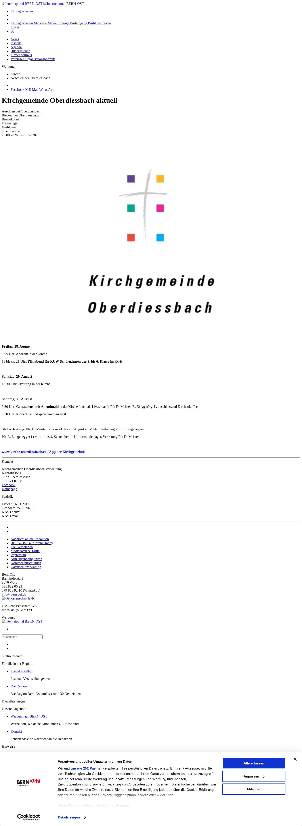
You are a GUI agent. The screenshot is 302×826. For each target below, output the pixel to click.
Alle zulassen (254, 763)
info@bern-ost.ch (14, 594)
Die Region (19, 686)
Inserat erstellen (21, 671)
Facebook (8, 485)
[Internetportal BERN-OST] (43, 4)
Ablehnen (254, 789)
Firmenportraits (21, 55)
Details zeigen (69, 817)
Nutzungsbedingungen (26, 559)
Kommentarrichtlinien (26, 563)
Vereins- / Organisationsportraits (33, 59)
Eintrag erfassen (22, 11)
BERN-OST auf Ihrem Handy (32, 543)
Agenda (16, 47)
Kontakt (16, 731)
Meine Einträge (59, 23)
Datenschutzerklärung (26, 567)
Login (15, 27)
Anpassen (251, 776)
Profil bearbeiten (99, 23)
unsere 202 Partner (86, 768)
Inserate (16, 43)
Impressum (18, 555)
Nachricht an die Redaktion (30, 539)
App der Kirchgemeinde (67, 452)
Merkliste (41, 23)
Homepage (9, 489)
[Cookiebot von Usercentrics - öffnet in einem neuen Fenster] (28, 817)
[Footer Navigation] (12, 31)
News (15, 39)
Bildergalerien (20, 51)
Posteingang (79, 23)
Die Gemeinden (22, 547)
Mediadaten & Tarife (25, 551)
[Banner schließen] (295, 759)
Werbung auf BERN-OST (29, 716)
